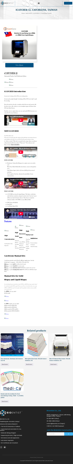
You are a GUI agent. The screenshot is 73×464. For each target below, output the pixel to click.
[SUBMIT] (68, 434)
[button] (38, 3)
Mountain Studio (49, 460)
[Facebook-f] (1, 447)
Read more (5, 364)
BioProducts (29, 13)
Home (23, 13)
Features (8, 221)
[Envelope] (5, 447)
